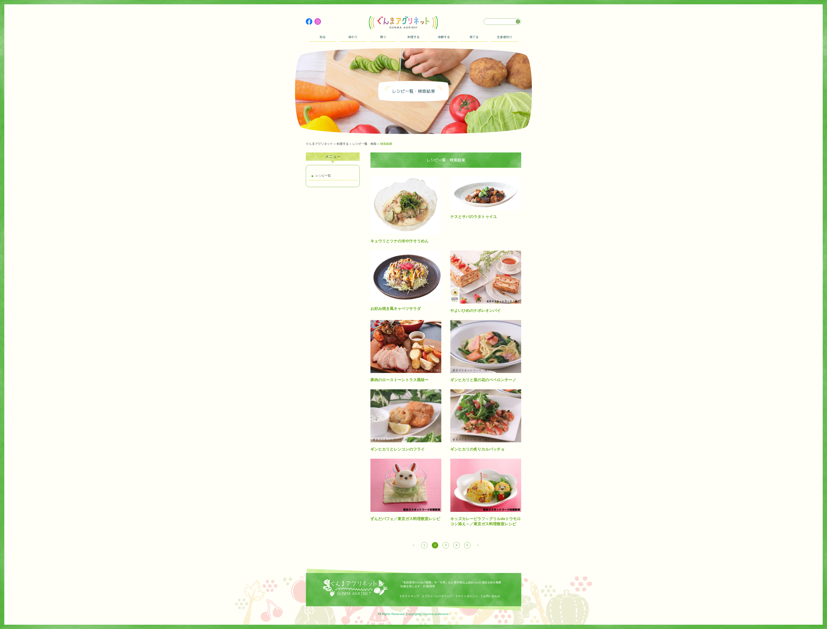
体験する (444, 37)
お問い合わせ (491, 596)
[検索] (518, 21)
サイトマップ (410, 596)
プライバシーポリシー (438, 596)
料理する (413, 37)
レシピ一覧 (323, 175)
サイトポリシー (468, 596)
